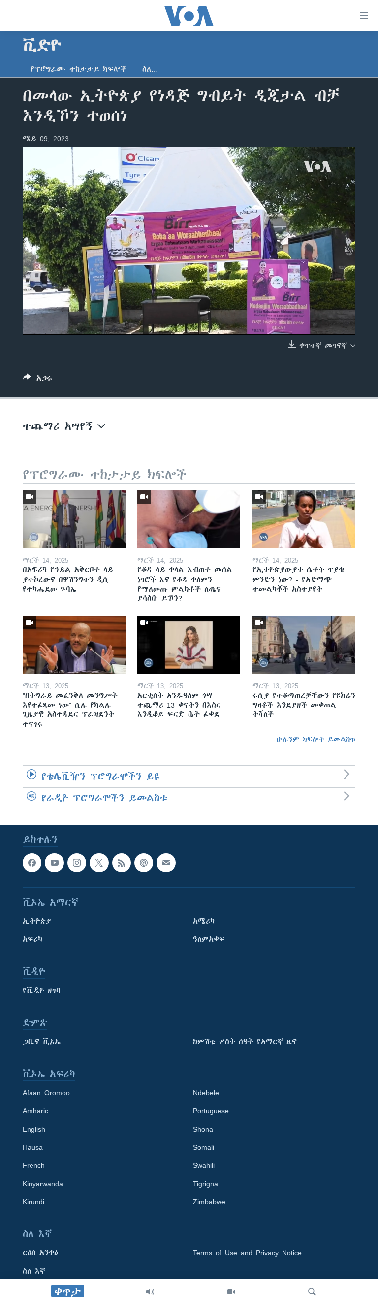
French (34, 1165)
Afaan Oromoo (46, 1092)
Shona (203, 1129)
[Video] (231, 1291)
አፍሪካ (32, 939)
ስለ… (150, 69)
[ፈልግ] (312, 1291)
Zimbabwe (209, 1201)
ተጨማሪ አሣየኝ (60, 426)
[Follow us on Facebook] (32, 862)
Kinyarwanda (43, 1183)
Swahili (204, 1165)
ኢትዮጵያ (37, 921)
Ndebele (206, 1092)
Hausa (33, 1147)
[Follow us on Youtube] (54, 862)
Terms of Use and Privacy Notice (247, 1252)
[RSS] (121, 862)
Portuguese (211, 1110)
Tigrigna (205, 1183)
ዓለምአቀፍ (209, 939)
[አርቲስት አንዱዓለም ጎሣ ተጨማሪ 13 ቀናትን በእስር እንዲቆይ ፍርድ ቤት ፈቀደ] (188, 645)
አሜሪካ (204, 921)
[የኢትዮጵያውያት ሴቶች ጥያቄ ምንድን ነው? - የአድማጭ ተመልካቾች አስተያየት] (303, 519)
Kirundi (33, 1201)
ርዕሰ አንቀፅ (40, 1252)
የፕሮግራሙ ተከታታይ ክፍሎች (78, 69)
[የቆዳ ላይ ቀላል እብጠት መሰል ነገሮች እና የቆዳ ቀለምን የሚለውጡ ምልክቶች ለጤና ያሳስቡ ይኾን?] (188, 519)
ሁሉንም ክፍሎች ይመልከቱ (316, 739)
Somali (203, 1147)
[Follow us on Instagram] (76, 862)
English (34, 1129)
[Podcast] (143, 862)
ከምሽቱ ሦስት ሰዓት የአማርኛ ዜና (245, 1041)
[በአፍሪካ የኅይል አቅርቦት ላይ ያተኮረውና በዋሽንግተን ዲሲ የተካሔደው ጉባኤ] (74, 519)
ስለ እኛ (34, 1271)
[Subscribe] (166, 862)
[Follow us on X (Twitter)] (99, 862)
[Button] (37, 380)
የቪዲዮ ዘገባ (42, 990)
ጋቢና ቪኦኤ (42, 1041)
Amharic (35, 1110)
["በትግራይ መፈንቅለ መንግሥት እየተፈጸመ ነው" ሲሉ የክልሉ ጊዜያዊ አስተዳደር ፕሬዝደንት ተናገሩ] (74, 645)
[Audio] (150, 1291)
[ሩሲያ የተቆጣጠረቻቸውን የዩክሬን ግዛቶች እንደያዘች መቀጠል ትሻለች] (303, 645)
